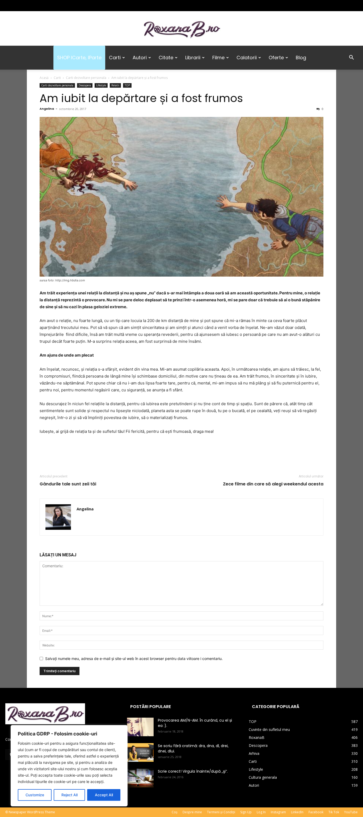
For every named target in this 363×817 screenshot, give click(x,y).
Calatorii (247, 57)
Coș (175, 812)
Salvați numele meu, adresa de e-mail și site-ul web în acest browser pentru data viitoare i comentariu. (134, 658)
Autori (140, 57)
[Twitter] (27, 5)
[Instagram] (18, 5)
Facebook (316, 812)
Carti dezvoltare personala (86, 77)
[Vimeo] (36, 5)
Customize (35, 795)
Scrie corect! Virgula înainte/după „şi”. (193, 771)
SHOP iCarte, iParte (79, 57)
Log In (261, 812)
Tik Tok (333, 812)
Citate (166, 57)
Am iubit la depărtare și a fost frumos (141, 98)
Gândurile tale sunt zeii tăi (68, 484)
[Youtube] (44, 5)
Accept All (104, 795)
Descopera (85, 85)
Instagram (278, 812)
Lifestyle (101, 85)
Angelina (47, 109)
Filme (218, 57)
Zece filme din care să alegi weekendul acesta (273, 484)
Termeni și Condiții (221, 812)
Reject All (69, 795)
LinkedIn (297, 812)
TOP (127, 85)
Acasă (44, 77)
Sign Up (246, 812)
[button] (351, 58)
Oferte (276, 57)
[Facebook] (9, 5)
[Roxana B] (181, 28)
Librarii (192, 57)
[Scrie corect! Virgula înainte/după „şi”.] (140, 778)
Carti (115, 57)
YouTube (351, 812)
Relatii (115, 85)
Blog (301, 57)
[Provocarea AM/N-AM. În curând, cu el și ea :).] (140, 727)
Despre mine (192, 812)
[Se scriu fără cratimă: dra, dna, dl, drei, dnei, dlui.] (140, 752)
